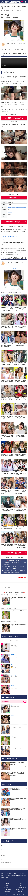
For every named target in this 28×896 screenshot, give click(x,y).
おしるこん (10, 212)
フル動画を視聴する (14, 197)
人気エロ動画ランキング (20, 887)
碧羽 (12, 705)
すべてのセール (7, 239)
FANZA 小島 (15, 268)
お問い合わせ (7, 891)
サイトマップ (21, 891)
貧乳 (2, 852)
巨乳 (2, 845)
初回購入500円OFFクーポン (10, 236)
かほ (12, 643)
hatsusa (12, 715)
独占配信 (9, 207)
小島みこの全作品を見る (14, 553)
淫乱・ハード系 (19, 207)
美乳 (2, 849)
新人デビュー (4, 859)
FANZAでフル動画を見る (14, 222)
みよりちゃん (13, 725)
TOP (8, 883)
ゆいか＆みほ (13, 675)
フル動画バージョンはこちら (14, 118)
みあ (12, 746)
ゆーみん (13, 685)
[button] (25, 587)
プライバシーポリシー (20, 889)
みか (12, 664)
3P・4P (13, 207)
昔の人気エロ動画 (6, 862)
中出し (24, 207)
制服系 (3, 856)
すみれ (12, 736)
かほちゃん (13, 654)
